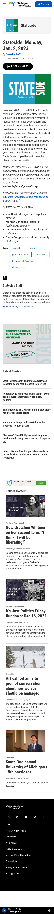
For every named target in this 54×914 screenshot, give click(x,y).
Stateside (28, 25)
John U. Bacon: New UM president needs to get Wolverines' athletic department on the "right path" (25, 454)
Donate (45, 4)
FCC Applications (13, 874)
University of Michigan (22, 261)
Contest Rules (12, 861)
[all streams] (50, 910)
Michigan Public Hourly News (19, 855)
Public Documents (14, 849)
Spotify (7, 200)
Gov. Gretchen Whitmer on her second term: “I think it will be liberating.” (26, 535)
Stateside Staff (13, 54)
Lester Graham (12, 700)
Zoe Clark (9, 549)
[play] (4, 910)
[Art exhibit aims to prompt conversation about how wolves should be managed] (25, 657)
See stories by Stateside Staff (18, 306)
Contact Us (11, 837)
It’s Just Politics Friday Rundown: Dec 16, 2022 (26, 613)
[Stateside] (12, 25)
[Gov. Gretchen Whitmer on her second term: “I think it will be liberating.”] (25, 506)
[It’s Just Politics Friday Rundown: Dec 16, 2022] (25, 590)
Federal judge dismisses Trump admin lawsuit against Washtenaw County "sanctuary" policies (26, 396)
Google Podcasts (34, 196)
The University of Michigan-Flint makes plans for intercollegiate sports (27, 411)
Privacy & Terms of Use (16, 867)
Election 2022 (18, 267)
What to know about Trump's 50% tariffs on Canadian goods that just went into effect (25, 382)
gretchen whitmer (20, 254)
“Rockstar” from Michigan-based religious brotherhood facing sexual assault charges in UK (26, 438)
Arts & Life (10, 674)
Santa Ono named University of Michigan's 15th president (26, 766)
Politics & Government (15, 523)
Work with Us (11, 843)
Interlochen (41, 254)
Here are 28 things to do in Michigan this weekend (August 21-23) (24, 424)
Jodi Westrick (11, 778)
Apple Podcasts (15, 196)
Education (10, 758)
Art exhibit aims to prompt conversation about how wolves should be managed (23, 686)
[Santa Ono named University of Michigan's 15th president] (25, 741)
